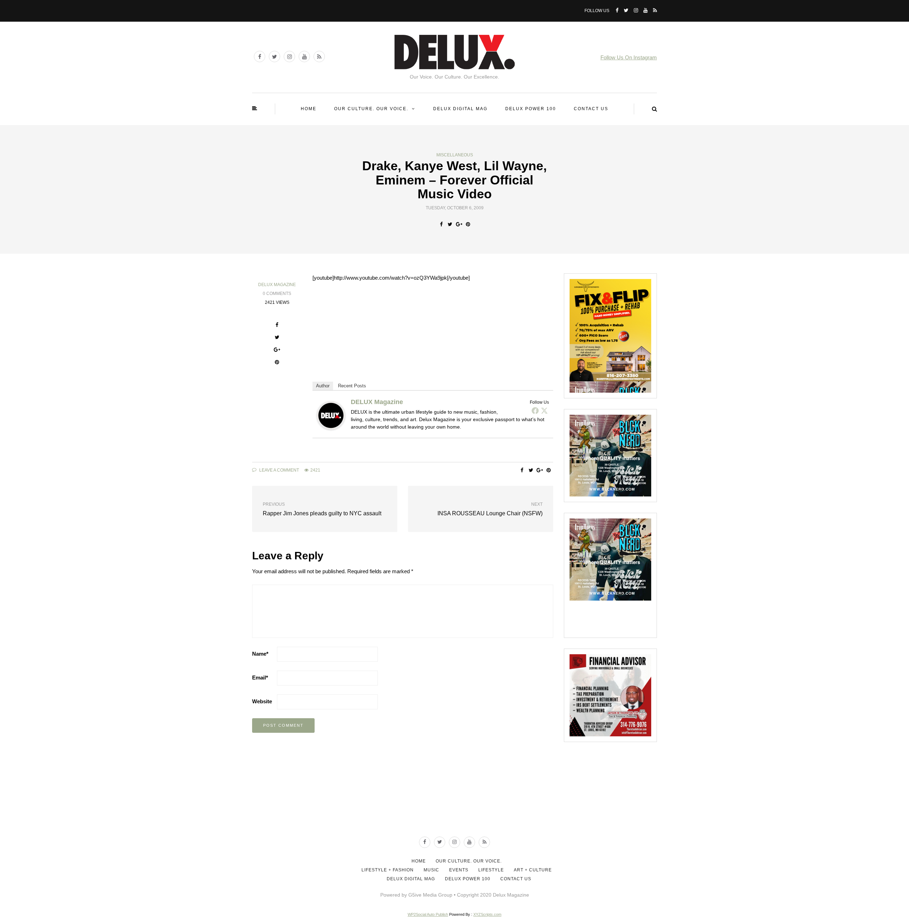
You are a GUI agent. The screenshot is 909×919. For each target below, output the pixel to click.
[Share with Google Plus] (458, 224)
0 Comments (277, 293)
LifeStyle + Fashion (387, 869)
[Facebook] (535, 410)
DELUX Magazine (277, 284)
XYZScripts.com (487, 914)
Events (458, 869)
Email (260, 678)
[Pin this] (467, 224)
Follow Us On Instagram (628, 57)
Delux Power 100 (530, 108)
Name (260, 654)
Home (308, 108)
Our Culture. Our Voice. (371, 108)
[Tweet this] (450, 224)
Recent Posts (352, 385)
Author (323, 385)
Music (431, 869)
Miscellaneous (454, 155)
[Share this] (441, 224)
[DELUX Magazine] (331, 415)
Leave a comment (278, 470)
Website (262, 701)
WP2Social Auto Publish (428, 914)
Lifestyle (491, 869)
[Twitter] (544, 410)
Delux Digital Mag (460, 108)
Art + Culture (533, 869)
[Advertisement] (454, 804)
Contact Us (591, 108)
